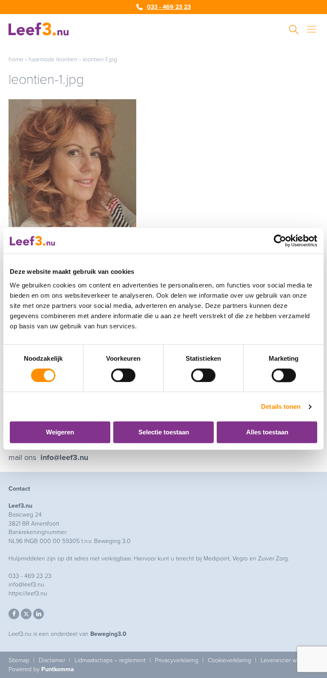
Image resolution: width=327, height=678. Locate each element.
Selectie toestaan (163, 432)
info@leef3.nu (64, 457)
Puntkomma (57, 669)
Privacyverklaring (176, 660)
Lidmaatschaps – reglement (110, 660)
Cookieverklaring (229, 660)
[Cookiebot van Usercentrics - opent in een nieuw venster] (280, 240)
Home (16, 59)
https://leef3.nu (28, 593)
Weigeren (60, 432)
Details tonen (281, 406)
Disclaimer (52, 660)
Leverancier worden (286, 660)
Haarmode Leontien (53, 59)
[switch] (123, 375)
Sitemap (19, 660)
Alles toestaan (267, 432)
